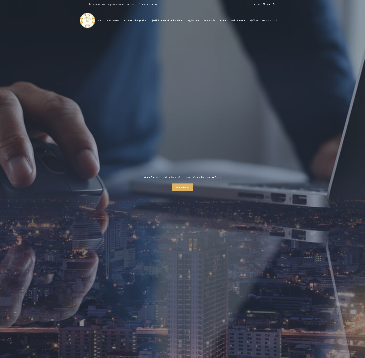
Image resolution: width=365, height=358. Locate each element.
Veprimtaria (209, 20)
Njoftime (254, 20)
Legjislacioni (193, 20)
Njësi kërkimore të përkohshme (166, 20)
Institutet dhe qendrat (135, 20)
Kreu (100, 20)
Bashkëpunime (238, 20)
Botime (223, 20)
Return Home (182, 187)
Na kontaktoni (269, 20)
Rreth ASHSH (113, 20)
